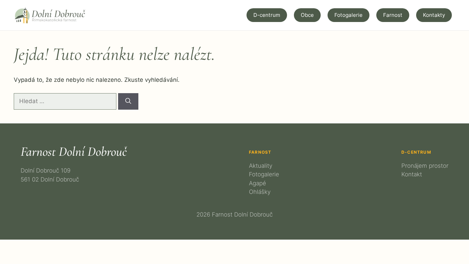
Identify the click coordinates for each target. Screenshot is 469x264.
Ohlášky (260, 191)
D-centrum (266, 15)
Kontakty (434, 15)
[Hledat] (128, 101)
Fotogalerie (348, 15)
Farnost (392, 15)
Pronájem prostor (424, 165)
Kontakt (411, 174)
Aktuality (260, 165)
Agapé (257, 183)
